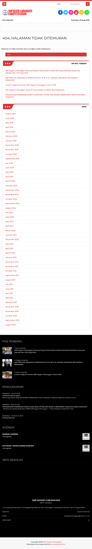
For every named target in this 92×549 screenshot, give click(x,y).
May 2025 (9, 172)
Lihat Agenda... (7, 437)
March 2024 (10, 230)
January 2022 (11, 257)
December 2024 (12, 190)
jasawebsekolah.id (57, 544)
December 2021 (11, 262)
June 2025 (9, 167)
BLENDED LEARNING (10, 434)
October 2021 (10, 271)
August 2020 (10, 325)
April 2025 (9, 176)
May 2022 (9, 244)
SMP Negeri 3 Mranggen (52, 542)
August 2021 (10, 280)
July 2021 (9, 284)
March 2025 (10, 181)
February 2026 (11, 136)
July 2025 (9, 163)
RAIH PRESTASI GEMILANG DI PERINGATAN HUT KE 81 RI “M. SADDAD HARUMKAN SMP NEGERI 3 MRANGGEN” (41, 79)
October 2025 (11, 154)
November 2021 (11, 266)
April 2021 (9, 298)
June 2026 (9, 118)
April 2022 (9, 248)
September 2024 (12, 203)
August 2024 (10, 208)
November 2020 (12, 311)
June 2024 (9, 217)
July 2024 (9, 212)
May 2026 (9, 123)
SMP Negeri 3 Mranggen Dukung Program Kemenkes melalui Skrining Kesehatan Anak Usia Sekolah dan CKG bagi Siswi (42, 71)
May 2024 (9, 221)
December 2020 (12, 307)
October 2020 (11, 316)
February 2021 (11, 302)
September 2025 (12, 158)
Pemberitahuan (8, 418)
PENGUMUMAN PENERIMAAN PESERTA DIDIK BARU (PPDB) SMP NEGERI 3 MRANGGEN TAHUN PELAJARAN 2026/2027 (45, 96)
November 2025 (12, 149)
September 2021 (12, 275)
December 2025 (12, 145)
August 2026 (10, 114)
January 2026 (11, 141)
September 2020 (12, 320)
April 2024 (9, 226)
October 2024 (11, 199)
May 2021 (9, 293)
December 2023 (12, 239)
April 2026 (9, 127)
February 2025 (11, 185)
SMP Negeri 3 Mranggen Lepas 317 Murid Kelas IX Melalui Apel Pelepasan (34, 90)
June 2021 (9, 289)
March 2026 (10, 132)
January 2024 (11, 235)
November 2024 (12, 194)
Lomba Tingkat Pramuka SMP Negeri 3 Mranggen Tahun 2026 (30, 85)
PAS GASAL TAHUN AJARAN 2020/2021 (18, 446)
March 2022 (10, 253)
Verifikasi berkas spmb (11, 395)
